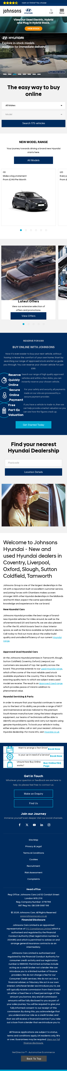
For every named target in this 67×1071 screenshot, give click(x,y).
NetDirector (18, 1052)
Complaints (33, 879)
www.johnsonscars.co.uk (33, 916)
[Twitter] (27, 825)
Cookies (33, 859)
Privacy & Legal (33, 846)
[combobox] (33, 105)
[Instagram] (49, 825)
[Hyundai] (28, 11)
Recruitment (33, 866)
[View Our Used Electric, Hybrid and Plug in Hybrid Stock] (33, 24)
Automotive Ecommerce (42, 1052)
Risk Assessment (33, 872)
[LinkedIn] (42, 825)
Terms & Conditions (33, 853)
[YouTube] (34, 825)
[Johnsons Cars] (12, 11)
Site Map (33, 840)
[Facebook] (20, 825)
